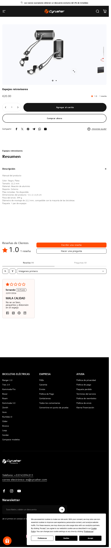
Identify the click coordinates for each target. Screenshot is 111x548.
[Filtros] (13, 271)
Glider (5, 424)
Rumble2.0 (7, 419)
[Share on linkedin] (25, 313)
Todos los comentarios (49, 406)
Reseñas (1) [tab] (28, 263)
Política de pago (83, 387)
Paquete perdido (84, 392)
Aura (4, 415)
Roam (5, 401)
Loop (4, 433)
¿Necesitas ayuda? (99, 129)
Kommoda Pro (8, 392)
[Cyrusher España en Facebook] (4, 493)
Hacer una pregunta (71, 251)
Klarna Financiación (85, 410)
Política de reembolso (86, 401)
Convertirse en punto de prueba (53, 410)
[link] (24, 482)
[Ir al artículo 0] (52, 80)
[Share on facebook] (7, 313)
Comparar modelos (11, 442)
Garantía (43, 387)
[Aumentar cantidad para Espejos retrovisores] (18, 107)
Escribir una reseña (71, 245)
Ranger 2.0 (7, 383)
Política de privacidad (86, 383)
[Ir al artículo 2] (56, 80)
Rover (5, 397)
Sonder (5, 438)
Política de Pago (46, 397)
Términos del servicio (86, 397)
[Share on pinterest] (19, 313)
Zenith (5, 410)
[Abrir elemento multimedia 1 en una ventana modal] (74, 71)
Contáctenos (45, 401)
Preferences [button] (88, 531)
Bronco (5, 429)
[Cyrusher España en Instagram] (11, 493)
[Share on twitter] (13, 313)
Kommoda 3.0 (8, 406)
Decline (66, 538)
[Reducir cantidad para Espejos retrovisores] (5, 107)
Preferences (42, 538)
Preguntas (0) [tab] (80, 263)
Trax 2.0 (6, 387)
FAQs (41, 383)
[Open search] (5, 271)
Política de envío (83, 406)
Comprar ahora (54, 118)
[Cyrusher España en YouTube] (19, 493)
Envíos (42, 392)
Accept (90, 538)
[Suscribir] (62, 512)
